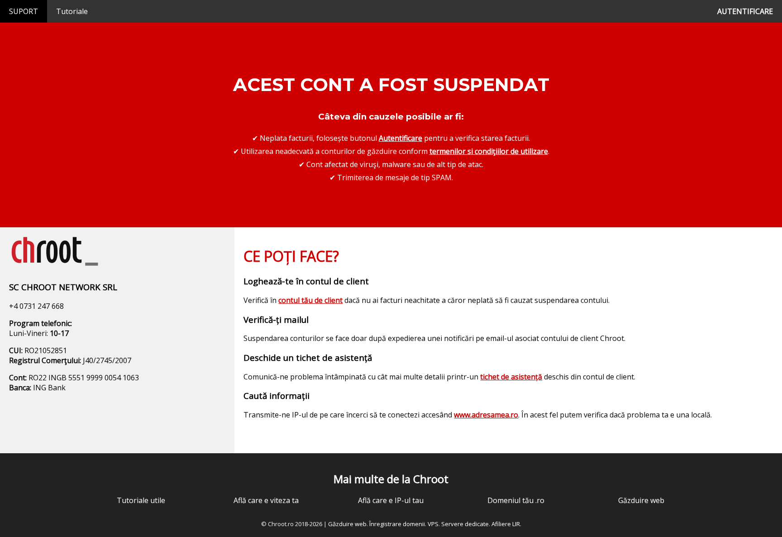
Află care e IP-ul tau (391, 500)
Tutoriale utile (141, 500)
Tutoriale (72, 11)
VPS (433, 524)
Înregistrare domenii (397, 524)
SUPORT (23, 11)
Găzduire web (641, 500)
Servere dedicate (465, 524)
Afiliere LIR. (506, 524)
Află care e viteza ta (266, 500)
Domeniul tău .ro (515, 500)
